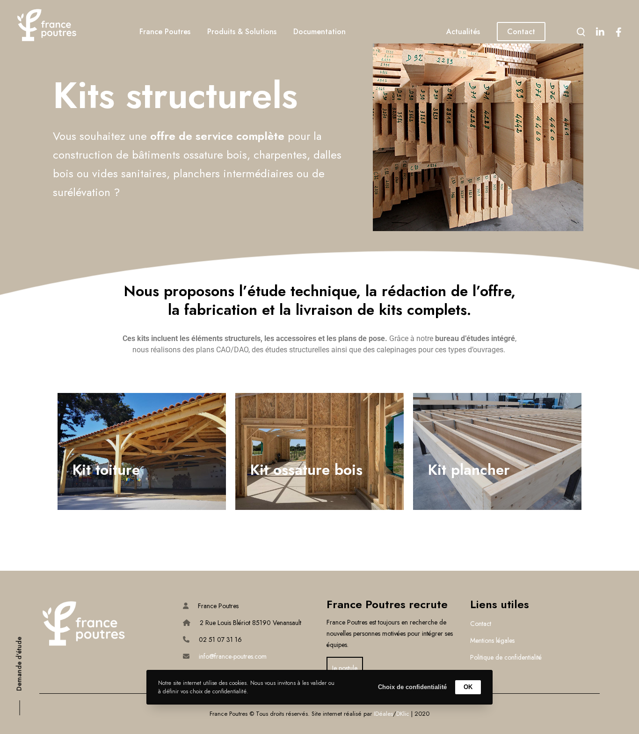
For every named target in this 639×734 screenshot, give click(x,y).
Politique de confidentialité (506, 657)
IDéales (383, 713)
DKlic (402, 713)
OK (468, 686)
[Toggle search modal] (581, 31)
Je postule (344, 668)
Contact (480, 623)
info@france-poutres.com (233, 656)
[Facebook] (618, 31)
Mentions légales (492, 640)
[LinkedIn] (599, 31)
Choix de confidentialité (412, 686)
